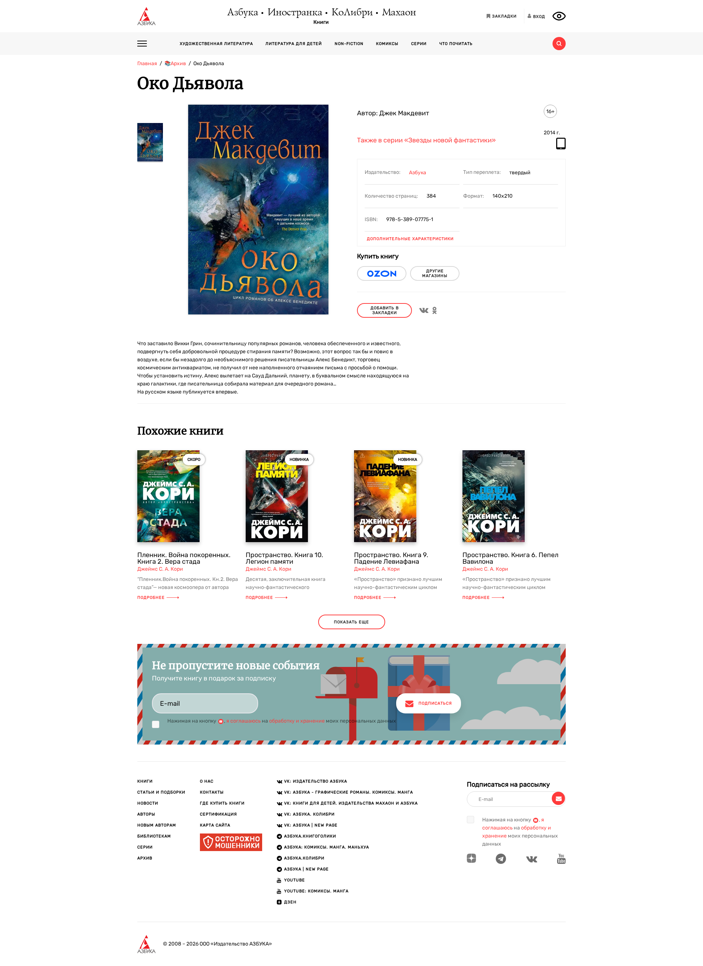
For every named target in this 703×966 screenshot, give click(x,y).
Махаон (399, 13)
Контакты (212, 792)
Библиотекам (154, 836)
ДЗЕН (290, 902)
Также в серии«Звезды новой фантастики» (426, 140)
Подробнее (151, 597)
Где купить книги (222, 803)
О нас (206, 781)
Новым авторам (156, 825)
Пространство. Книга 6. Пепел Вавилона (510, 558)
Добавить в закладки (385, 310)
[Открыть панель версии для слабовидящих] (559, 16)
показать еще (351, 622)
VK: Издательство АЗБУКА (315, 781)
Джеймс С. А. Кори (160, 569)
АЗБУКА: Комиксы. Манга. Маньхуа (326, 847)
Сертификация (218, 814)
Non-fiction (349, 43)
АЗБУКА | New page (306, 869)
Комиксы (387, 43)
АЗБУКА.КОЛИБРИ (304, 858)
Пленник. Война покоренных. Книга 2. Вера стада (184, 558)
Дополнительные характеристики (410, 238)
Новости (147, 803)
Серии (419, 44)
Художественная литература (216, 43)
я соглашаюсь (243, 721)
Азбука (242, 13)
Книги (321, 22)
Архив (144, 858)
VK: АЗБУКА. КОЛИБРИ (309, 814)
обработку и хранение (297, 721)
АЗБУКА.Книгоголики (310, 836)
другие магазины (434, 273)
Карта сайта (215, 825)
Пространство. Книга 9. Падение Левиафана (391, 558)
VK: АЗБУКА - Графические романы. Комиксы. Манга (348, 792)
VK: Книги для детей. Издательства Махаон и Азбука (351, 803)
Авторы (146, 814)
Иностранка (294, 13)
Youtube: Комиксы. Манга (316, 891)
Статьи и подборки (161, 792)
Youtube (294, 880)
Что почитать (456, 44)
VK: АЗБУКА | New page (311, 825)
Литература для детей (293, 43)
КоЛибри (351, 13)
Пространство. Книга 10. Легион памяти (284, 558)
